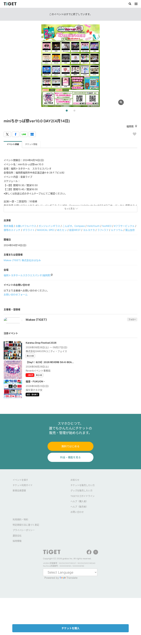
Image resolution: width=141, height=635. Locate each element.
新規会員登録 (19, 490)
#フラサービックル (124, 225)
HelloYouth (93, 225)
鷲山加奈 (130, 229)
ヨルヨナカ (89, 229)
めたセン (62, 229)
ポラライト (29, 229)
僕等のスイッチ (12, 229)
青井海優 (8, 225)
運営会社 (17, 535)
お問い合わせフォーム (16, 294)
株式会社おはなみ (31, 260)
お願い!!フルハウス (26, 225)
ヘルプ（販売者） (79, 506)
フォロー (132, 319)
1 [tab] (67, 111)
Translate (71, 577)
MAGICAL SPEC (46, 229)
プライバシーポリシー (24, 530)
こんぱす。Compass (73, 225)
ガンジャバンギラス (49, 225)
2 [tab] (74, 111)
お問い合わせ (77, 512)
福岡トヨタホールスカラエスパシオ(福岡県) (27, 275)
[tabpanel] (70, 65)
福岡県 (130, 126)
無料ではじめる (70, 446)
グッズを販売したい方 (81, 490)
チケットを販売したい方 (82, 485)
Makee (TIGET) (12, 260)
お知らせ (74, 480)
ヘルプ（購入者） (79, 501)
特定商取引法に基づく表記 (26, 525)
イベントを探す (20, 480)
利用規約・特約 (20, 519)
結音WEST (75, 229)
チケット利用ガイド (22, 485)
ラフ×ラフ (103, 229)
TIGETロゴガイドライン (82, 496)
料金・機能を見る (70, 457)
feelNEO (107, 225)
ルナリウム (117, 229)
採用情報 (17, 541)
